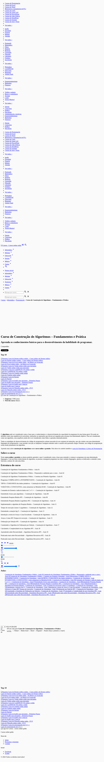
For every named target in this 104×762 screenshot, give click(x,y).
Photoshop (8, 67)
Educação (9, 255)
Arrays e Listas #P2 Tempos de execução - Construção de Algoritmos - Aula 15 (31, 589)
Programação (20, 300)
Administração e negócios (13, 114)
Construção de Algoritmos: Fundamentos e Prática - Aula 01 (24, 574)
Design (8, 258)
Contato (7, 744)
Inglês (7, 29)
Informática (10, 250)
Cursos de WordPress (12, 18)
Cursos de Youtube (11, 20)
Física (7, 47)
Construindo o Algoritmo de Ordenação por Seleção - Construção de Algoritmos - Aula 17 (35, 591)
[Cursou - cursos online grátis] (11, 245)
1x (1, 550)
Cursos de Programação (12, 3)
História (7, 49)
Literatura (8, 56)
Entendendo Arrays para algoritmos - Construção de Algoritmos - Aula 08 (58, 582)
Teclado (7, 96)
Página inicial (9, 270)
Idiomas (8, 253)
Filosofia (7, 54)
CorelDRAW (9, 69)
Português (8, 43)
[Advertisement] (52, 316)
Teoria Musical (9, 99)
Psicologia (8, 112)
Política (7, 110)
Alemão (7, 36)
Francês (7, 32)
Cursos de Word (10, 7)
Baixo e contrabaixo (11, 94)
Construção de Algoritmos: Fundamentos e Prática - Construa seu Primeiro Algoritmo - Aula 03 (40, 576)
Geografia (8, 52)
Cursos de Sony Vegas (12, 22)
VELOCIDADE (11, 627)
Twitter (7, 753)
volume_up (2, 548)
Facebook (8, 752)
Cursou (3, 300)
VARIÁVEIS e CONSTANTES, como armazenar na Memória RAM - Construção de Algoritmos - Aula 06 (41, 580)
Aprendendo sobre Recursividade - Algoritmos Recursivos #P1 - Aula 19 (29, 593)
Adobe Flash (9, 74)
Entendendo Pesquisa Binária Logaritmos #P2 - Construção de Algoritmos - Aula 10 (59, 584)
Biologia (7, 51)
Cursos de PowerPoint (12, 14)
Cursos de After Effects (12, 16)
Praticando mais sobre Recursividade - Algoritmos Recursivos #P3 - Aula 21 (30, 595)
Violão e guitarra (10, 92)
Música (8, 261)
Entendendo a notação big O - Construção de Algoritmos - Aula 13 (27, 587)
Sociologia (8, 60)
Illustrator (8, 72)
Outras (8, 264)
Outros (8, 288)
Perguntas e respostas (11, 742)
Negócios (9, 282)
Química (7, 58)
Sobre (7, 740)
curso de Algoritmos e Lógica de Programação (87, 448)
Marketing (8, 83)
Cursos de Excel (10, 5)
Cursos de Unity (10, 11)
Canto (7, 98)
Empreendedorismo (11, 81)
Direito (7, 107)
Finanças (8, 85)
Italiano (7, 34)
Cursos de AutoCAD (11, 12)
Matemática (8, 45)
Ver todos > (8, 25)
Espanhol (8, 31)
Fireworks (8, 70)
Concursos (8, 108)
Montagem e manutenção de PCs (15, 9)
